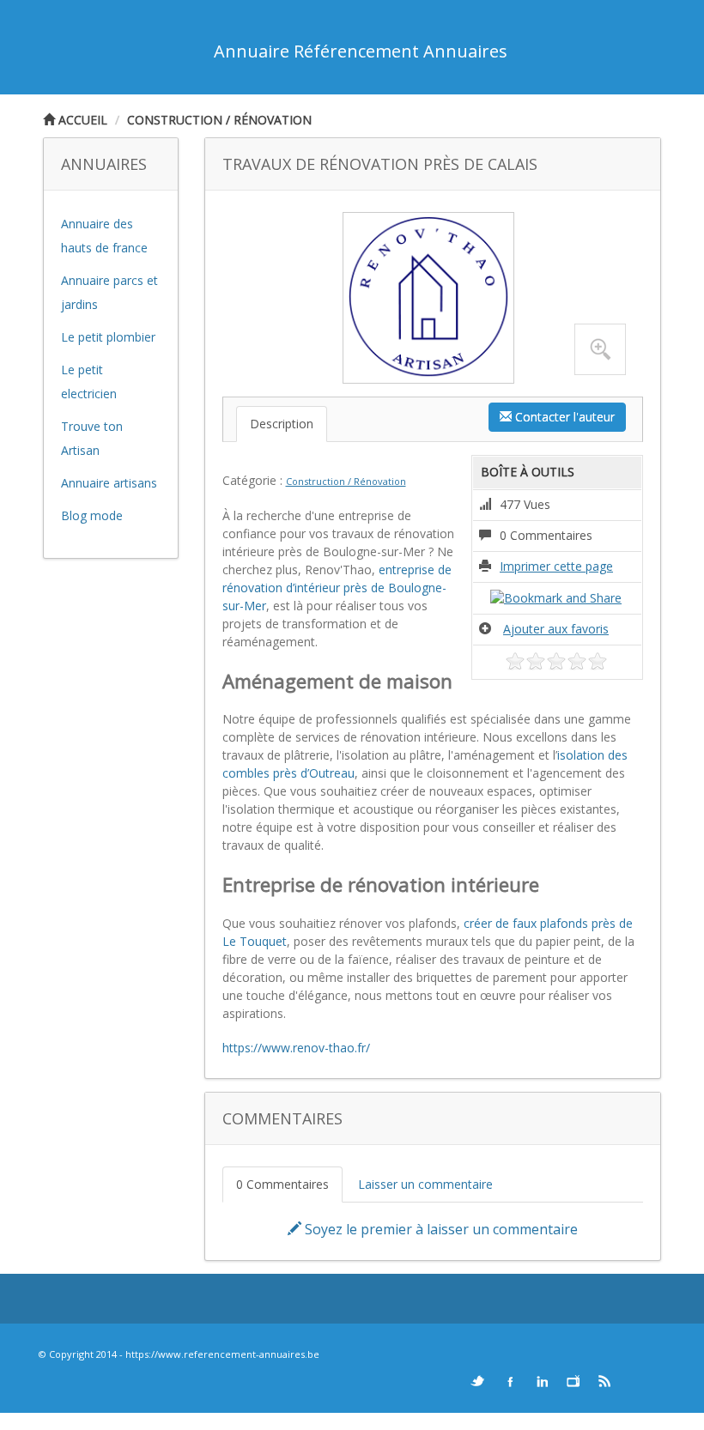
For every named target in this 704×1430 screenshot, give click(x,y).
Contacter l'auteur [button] (563, 417)
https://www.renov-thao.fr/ (296, 1047)
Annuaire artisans (109, 483)
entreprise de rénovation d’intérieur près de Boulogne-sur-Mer (337, 587)
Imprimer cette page (556, 566)
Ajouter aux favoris (556, 629)
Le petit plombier (108, 337)
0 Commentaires (282, 1184)
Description (281, 423)
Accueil (81, 120)
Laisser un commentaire (425, 1184)
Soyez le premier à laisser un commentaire (439, 1229)
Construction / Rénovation (219, 120)
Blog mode (92, 515)
